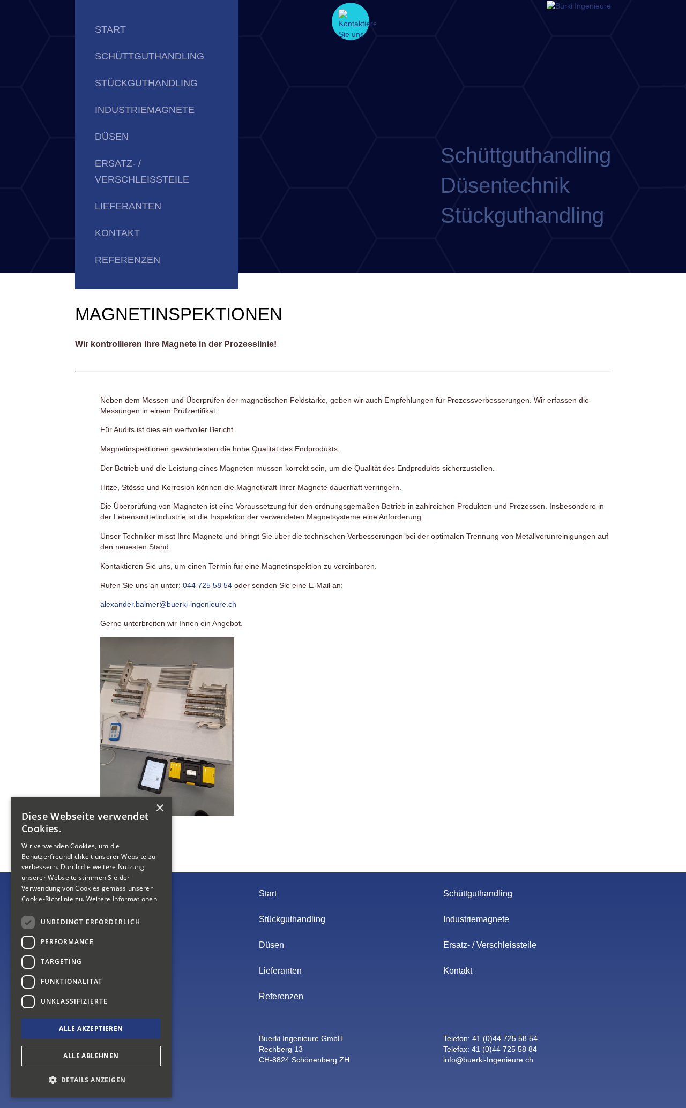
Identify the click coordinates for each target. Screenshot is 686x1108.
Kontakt (117, 233)
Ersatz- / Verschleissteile (142, 171)
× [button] (159, 808)
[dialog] (91, 947)
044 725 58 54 (207, 585)
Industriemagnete (145, 109)
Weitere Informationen (121, 898)
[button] (91, 1080)
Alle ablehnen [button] (90, 1055)
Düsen (112, 136)
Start (110, 29)
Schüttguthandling (149, 56)
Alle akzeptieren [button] (91, 1028)
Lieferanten (128, 206)
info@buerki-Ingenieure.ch (488, 1060)
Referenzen (127, 259)
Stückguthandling (146, 83)
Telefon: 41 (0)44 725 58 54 (490, 1038)
